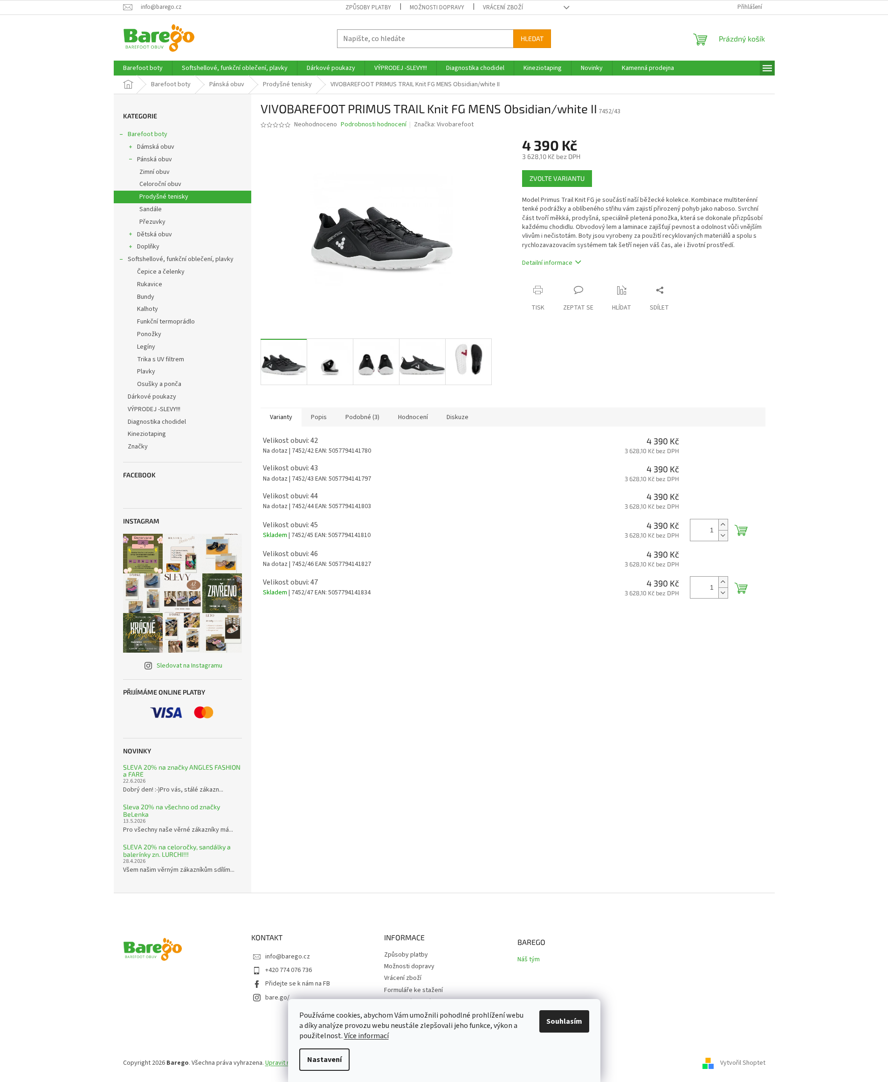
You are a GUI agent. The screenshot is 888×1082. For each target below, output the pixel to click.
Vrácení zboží (503, 7)
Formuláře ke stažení (413, 990)
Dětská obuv (154, 234)
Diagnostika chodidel (157, 422)
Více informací (366, 1036)
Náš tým (528, 959)
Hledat (532, 38)
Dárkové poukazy (152, 396)
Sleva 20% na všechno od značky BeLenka (171, 810)
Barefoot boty (147, 134)
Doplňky (148, 246)
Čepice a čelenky (161, 271)
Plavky (146, 371)
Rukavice (149, 284)
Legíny (146, 346)
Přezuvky (152, 222)
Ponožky (149, 334)
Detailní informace (547, 263)
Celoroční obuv (160, 184)
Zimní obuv (154, 172)
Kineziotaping (147, 434)
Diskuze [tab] (457, 417)
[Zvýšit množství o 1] (723, 524)
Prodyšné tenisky (163, 196)
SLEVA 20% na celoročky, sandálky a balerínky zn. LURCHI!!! (177, 850)
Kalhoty (147, 309)
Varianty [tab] (281, 417)
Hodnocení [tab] (413, 417)
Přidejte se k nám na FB (297, 983)
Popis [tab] (319, 417)
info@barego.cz (287, 956)
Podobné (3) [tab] (362, 417)
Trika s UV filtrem (160, 359)
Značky (138, 446)
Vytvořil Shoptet (742, 1063)
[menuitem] (143, 68)
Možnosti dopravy (437, 7)
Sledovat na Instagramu (189, 665)
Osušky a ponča (159, 384)
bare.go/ (277, 997)
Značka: (444, 124)
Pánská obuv (154, 159)
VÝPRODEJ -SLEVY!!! (154, 409)
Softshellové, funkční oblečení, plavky (181, 259)
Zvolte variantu (557, 178)
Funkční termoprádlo (166, 321)
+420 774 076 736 (288, 970)
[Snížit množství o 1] (723, 535)
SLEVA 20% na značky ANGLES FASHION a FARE (182, 771)
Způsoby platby (368, 7)
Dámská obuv (155, 147)
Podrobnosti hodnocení (373, 124)
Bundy (145, 297)
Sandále (150, 209)
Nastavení (324, 1059)
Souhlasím (564, 1021)
